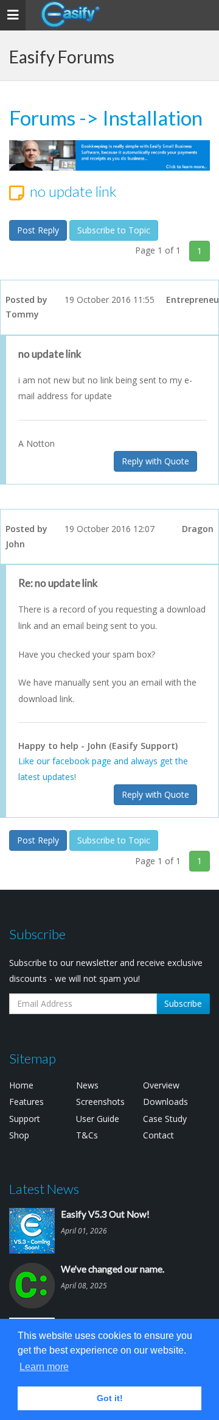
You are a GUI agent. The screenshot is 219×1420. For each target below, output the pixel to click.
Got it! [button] (110, 1398)
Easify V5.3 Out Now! (105, 1214)
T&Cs (87, 1135)
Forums (42, 117)
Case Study (165, 1118)
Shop (19, 1135)
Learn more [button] (44, 1366)
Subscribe (183, 1003)
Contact (158, 1135)
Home (21, 1085)
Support (24, 1118)
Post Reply (38, 230)
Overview (161, 1085)
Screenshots (100, 1101)
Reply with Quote (155, 461)
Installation (152, 117)
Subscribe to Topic (113, 230)
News (87, 1085)
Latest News (44, 1188)
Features (26, 1101)
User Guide (97, 1118)
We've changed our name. (112, 1268)
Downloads (165, 1101)
